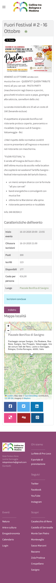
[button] (3, 7)
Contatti (6, 465)
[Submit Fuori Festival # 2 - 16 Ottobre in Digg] (23, 418)
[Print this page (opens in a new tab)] (26, 31)
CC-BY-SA (9, 398)
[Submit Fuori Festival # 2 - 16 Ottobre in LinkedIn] (37, 407)
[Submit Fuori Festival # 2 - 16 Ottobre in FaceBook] (10, 407)
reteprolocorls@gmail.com (14, 462)
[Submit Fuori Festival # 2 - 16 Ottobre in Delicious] (10, 418)
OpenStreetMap (31, 395)
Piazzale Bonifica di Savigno (34, 288)
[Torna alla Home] (28, 7)
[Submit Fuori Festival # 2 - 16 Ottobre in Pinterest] (37, 418)
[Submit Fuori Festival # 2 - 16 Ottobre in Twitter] (23, 407)
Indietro (12, 309)
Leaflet (10, 395)
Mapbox (27, 398)
